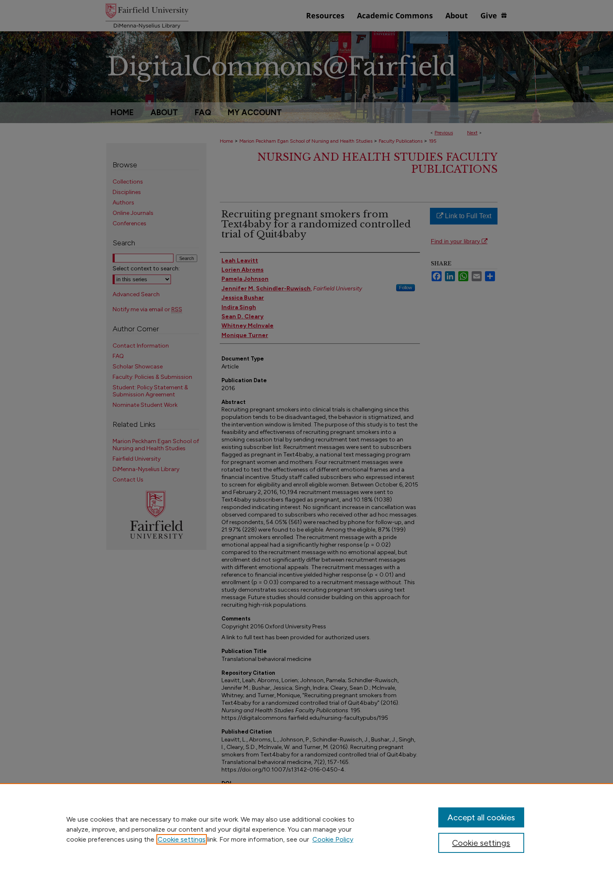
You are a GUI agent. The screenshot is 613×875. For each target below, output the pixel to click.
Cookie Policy (332, 839)
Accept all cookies (481, 817)
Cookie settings (182, 839)
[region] (306, 829)
